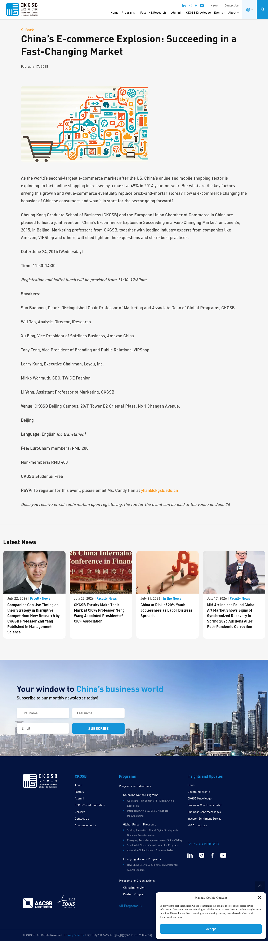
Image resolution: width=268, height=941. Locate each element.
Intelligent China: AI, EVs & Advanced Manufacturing (148, 813)
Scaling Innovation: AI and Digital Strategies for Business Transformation (153, 833)
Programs (128, 12)
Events (218, 12)
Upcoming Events (198, 791)
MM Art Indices (197, 825)
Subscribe (98, 728)
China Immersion (134, 887)
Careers (80, 812)
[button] (260, 898)
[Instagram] (190, 6)
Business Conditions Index (204, 805)
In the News (172, 598)
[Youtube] (202, 6)
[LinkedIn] (184, 6)
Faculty (79, 791)
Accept (211, 929)
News (214, 5)
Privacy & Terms (74, 935)
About (232, 12)
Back (29, 29)
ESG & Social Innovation (90, 805)
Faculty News (40, 598)
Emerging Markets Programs (142, 859)
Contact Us (231, 5)
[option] (34, 595)
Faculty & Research (153, 12)
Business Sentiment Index (204, 812)
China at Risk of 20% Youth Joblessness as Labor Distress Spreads (166, 610)
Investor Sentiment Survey (204, 818)
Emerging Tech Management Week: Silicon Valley (154, 840)
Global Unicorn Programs (139, 824)
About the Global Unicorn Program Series (150, 850)
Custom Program (134, 894)
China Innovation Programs (140, 795)
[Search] (262, 9)
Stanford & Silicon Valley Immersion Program (152, 845)
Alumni (176, 12)
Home (115, 12)
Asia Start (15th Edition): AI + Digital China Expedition (150, 803)
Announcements (85, 825)
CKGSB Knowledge (198, 12)
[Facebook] (196, 6)
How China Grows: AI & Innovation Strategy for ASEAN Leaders (152, 867)
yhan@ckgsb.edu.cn (159, 490)
